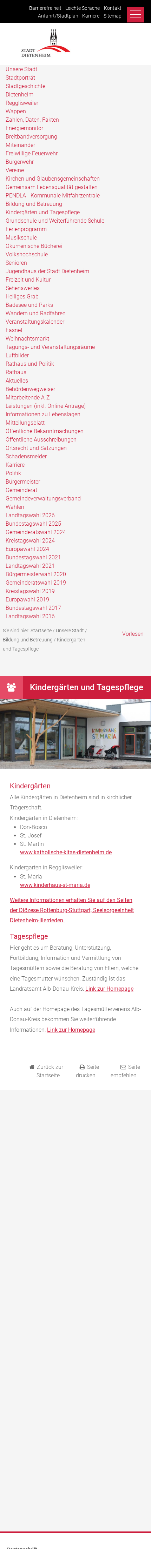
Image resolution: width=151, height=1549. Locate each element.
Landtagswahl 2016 (30, 616)
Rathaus (16, 372)
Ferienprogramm (26, 229)
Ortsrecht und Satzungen (36, 448)
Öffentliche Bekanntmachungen (45, 431)
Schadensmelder (26, 456)
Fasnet (14, 330)
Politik (13, 473)
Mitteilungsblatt (25, 422)
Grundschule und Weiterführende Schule (55, 220)
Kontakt (113, 8)
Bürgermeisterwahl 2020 (36, 574)
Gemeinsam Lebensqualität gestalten (52, 187)
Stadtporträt (20, 77)
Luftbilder (17, 355)
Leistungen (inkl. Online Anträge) (46, 406)
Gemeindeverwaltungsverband (43, 498)
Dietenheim (19, 94)
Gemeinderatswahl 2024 (36, 532)
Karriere (90, 16)
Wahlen (15, 507)
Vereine (15, 170)
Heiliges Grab (22, 296)
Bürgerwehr (20, 162)
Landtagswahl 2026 (30, 515)
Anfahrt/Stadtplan (58, 16)
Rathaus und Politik (30, 364)
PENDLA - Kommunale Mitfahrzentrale (53, 195)
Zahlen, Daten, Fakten (32, 119)
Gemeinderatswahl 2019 (36, 582)
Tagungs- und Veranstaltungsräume (50, 347)
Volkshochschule (27, 254)
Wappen (16, 111)
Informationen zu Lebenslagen (43, 414)
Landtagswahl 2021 (30, 566)
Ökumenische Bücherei (34, 246)
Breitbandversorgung (31, 136)
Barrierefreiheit (45, 8)
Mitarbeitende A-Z (28, 397)
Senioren (16, 263)
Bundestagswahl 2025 (33, 523)
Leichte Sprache (82, 8)
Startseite (41, 630)
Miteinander (20, 145)
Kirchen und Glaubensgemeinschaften (53, 178)
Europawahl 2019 (27, 599)
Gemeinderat (21, 490)
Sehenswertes (23, 288)
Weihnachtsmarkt (27, 338)
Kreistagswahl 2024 (30, 540)
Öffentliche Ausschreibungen (41, 439)
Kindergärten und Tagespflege (43, 212)
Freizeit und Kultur (28, 279)
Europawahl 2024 (27, 549)
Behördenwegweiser (30, 389)
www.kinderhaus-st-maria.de (55, 885)
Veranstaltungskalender (35, 321)
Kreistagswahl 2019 (30, 591)
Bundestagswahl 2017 (33, 608)
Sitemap (113, 16)
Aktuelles (17, 380)
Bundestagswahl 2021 (33, 557)
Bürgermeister (23, 481)
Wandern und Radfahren (36, 313)
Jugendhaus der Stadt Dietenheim (47, 271)
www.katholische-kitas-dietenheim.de (66, 852)
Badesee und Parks (29, 305)
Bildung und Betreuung (34, 204)
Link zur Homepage (109, 988)
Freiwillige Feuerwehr (32, 153)
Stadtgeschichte (25, 86)
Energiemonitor (24, 128)
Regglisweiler (22, 103)
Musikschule (21, 237)
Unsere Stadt (21, 69)
